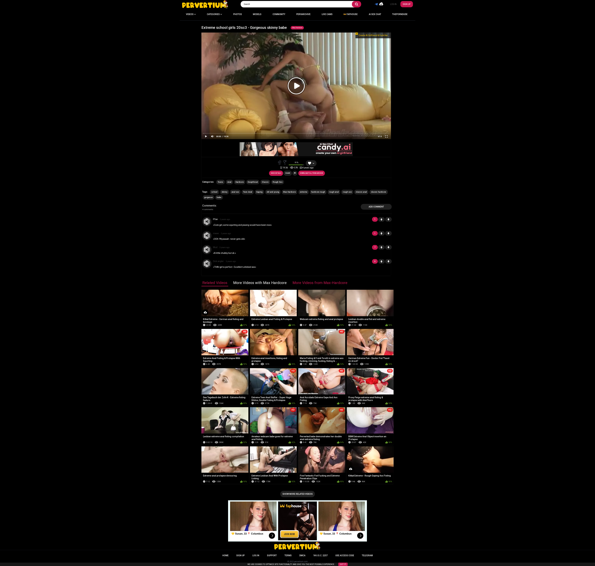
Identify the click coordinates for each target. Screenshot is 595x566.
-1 (388, 219)
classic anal (361, 192)
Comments (209, 205)
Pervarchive (303, 14)
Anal (229, 182)
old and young (273, 192)
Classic (265, 182)
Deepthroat (253, 182)
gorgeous (208, 197)
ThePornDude (400, 14)
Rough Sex (277, 182)
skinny (224, 192)
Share (287, 173)
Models (257, 14)
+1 (381, 219)
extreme (303, 192)
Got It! (343, 564)
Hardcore (240, 182)
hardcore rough (318, 192)
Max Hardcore (297, 28)
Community (279, 14)
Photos (237, 14)
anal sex (235, 192)
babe (219, 197)
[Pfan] (207, 221)
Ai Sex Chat (375, 14)
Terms (288, 555)
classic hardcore (378, 192)
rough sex (347, 192)
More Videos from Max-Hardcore (320, 283)
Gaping (259, 192)
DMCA (302, 555)
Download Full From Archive (311, 173)
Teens (220, 182)
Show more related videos (297, 494)
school (214, 192)
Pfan (215, 219)
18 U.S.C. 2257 (320, 555)
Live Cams (327, 14)
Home (225, 555)
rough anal (334, 192)
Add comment (376, 206)
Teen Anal (247, 192)
